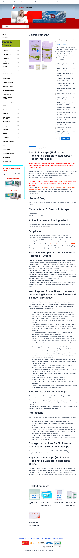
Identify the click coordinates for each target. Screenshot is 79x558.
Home (4, 2)
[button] (50, 41)
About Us (29, 538)
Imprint (60, 538)
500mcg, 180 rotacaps (64, 127)
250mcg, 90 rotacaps (63, 98)
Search (16, 2)
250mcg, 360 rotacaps (64, 107)
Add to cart (65, 138)
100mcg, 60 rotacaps (63, 69)
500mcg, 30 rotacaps (63, 112)
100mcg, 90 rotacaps (63, 73)
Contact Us (22, 538)
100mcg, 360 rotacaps (64, 83)
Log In (56, 2)
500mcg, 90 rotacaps (63, 122)
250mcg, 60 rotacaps (63, 93)
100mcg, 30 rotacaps (63, 64)
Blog (22, 2)
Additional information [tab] (44, 148)
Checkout (49, 2)
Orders (37, 2)
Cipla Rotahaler (62, 181)
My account (29, 2)
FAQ (34, 538)
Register (5, 37)
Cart (42, 2)
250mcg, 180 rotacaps (64, 103)
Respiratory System (64, 40)
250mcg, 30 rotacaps (63, 88)
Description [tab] (32, 148)
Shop (10, 2)
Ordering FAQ (48, 538)
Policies (55, 538)
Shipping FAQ (40, 538)
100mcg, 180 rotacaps (64, 78)
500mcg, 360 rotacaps (64, 132)
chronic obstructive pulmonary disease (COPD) (61, 244)
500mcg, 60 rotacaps (63, 117)
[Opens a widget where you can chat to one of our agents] (68, 548)
